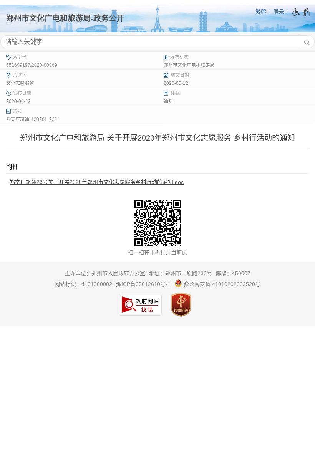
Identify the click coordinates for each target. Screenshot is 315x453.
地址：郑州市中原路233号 (180, 273)
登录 (279, 11)
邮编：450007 (233, 273)
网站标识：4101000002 (83, 284)
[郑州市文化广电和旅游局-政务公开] (157, 18)
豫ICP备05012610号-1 (143, 284)
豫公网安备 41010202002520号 (221, 284)
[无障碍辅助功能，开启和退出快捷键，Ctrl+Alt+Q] (301, 12)
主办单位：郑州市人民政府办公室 (105, 273)
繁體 (260, 11)
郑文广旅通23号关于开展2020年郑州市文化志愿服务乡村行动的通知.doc (97, 182)
